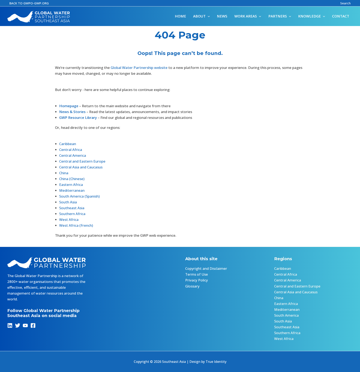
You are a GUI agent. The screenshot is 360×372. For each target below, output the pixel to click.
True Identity (216, 361)
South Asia (68, 202)
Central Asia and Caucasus (80, 167)
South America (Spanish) (79, 196)
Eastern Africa (71, 184)
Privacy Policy (196, 280)
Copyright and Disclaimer (206, 268)
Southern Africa (72, 213)
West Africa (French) (76, 225)
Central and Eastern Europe (82, 161)
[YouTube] (25, 325)
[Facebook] (33, 325)
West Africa (69, 219)
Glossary (192, 286)
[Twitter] (17, 325)
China (63, 172)
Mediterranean (72, 190)
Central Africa (70, 149)
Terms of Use (196, 274)
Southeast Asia (71, 207)
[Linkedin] (9, 325)
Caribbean (67, 143)
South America (286, 315)
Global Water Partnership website (139, 67)
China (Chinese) (71, 178)
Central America (72, 155)
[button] (29, 3)
